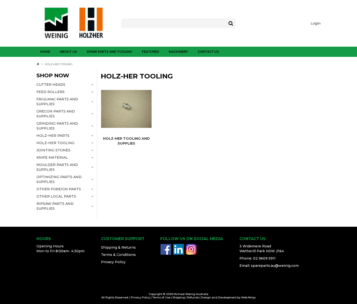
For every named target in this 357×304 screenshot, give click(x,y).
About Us (68, 51)
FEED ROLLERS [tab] (50, 92)
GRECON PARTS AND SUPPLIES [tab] (55, 113)
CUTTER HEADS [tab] (50, 84)
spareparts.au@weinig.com (275, 265)
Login (316, 23)
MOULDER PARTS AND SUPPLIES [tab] (57, 167)
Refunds (193, 297)
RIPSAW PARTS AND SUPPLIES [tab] (55, 206)
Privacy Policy (113, 262)
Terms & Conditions (118, 254)
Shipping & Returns (118, 247)
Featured (150, 51)
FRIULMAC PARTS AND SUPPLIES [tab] (57, 101)
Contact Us (208, 51)
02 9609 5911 (264, 258)
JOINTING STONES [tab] (53, 150)
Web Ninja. (248, 297)
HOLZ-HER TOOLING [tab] (55, 143)
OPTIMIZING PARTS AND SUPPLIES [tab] (59, 179)
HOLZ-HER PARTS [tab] (52, 135)
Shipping (178, 297)
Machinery (178, 51)
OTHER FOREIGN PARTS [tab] (58, 189)
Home (45, 51)
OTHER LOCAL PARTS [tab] (56, 196)
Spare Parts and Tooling (109, 51)
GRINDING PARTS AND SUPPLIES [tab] (57, 125)
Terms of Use (161, 297)
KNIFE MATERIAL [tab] (52, 157)
